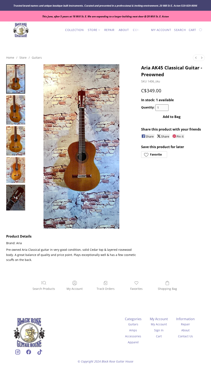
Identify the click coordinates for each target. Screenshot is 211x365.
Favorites (136, 289)
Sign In (159, 330)
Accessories (133, 336)
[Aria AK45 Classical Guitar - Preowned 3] (15, 170)
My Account (75, 289)
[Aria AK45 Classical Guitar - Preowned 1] (15, 110)
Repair (109, 30)
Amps (133, 330)
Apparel (133, 342)
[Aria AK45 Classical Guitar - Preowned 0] (15, 79)
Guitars (37, 57)
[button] (21, 29)
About (124, 30)
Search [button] (180, 30)
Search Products (44, 289)
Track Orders (106, 289)
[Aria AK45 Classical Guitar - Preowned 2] (15, 141)
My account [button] (161, 30)
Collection (74, 30)
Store (93, 30)
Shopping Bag (167, 289)
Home (10, 57)
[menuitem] (196, 58)
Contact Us (185, 336)
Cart (159, 336)
